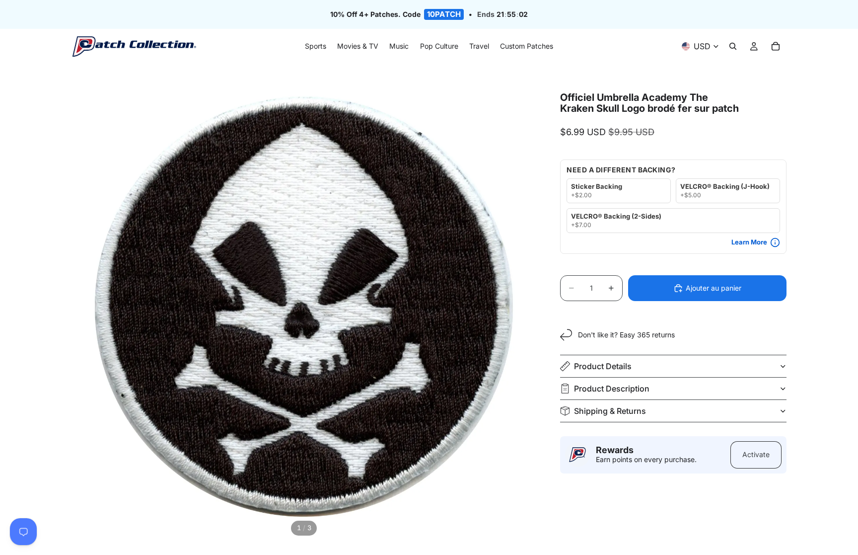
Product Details (603, 366)
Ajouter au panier (713, 288)
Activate (756, 454)
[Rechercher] (733, 47)
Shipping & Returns (610, 411)
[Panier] (775, 47)
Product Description (611, 389)
